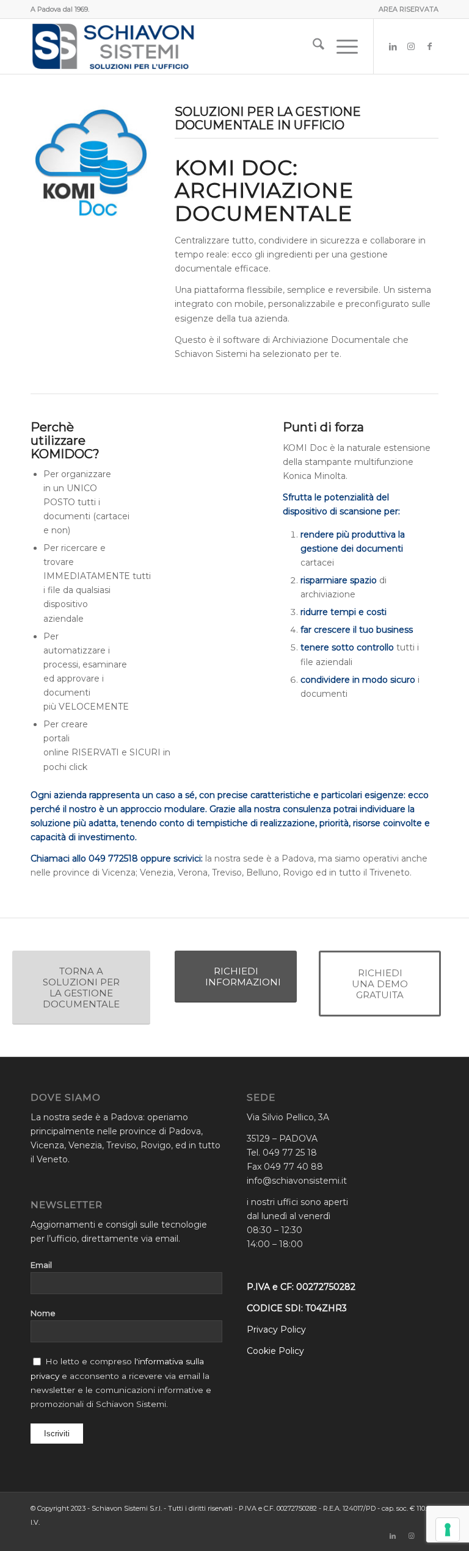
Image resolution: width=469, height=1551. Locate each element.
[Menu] (341, 46)
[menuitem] (405, 9)
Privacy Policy (276, 1329)
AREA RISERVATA (408, 9)
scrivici (187, 858)
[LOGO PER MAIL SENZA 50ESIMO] (113, 46)
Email (41, 1265)
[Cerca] (312, 46)
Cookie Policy (275, 1350)
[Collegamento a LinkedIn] (393, 46)
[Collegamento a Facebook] (429, 46)
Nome (43, 1313)
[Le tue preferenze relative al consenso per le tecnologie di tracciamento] (447, 1529)
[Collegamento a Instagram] (411, 46)
